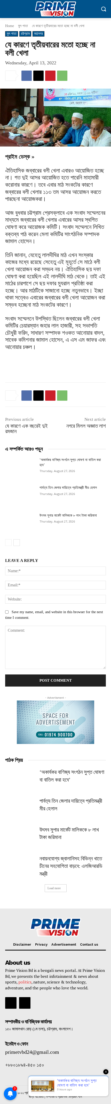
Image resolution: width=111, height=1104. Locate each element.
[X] (38, 76)
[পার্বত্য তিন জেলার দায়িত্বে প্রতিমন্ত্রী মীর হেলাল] (20, 495)
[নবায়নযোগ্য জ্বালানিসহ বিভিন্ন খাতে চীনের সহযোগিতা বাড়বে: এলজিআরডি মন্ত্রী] (20, 865)
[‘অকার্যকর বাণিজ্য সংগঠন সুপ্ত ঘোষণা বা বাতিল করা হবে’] (20, 467)
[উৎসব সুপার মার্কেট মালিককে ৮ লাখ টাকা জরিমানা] (20, 523)
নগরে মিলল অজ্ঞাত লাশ (86, 426)
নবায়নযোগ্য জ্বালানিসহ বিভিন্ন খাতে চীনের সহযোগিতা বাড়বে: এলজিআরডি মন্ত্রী (70, 866)
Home (9, 26)
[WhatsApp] (62, 76)
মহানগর (38, 34)
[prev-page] (8, 542)
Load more (54, 888)
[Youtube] (24, 1002)
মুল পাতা (23, 26)
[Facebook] (26, 76)
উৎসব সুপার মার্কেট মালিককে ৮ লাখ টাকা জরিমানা (68, 515)
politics (24, 982)
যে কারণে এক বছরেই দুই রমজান (26, 428)
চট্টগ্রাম (25, 34)
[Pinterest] (50, 76)
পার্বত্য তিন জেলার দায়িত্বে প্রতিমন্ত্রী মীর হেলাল (68, 488)
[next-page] (16, 542)
